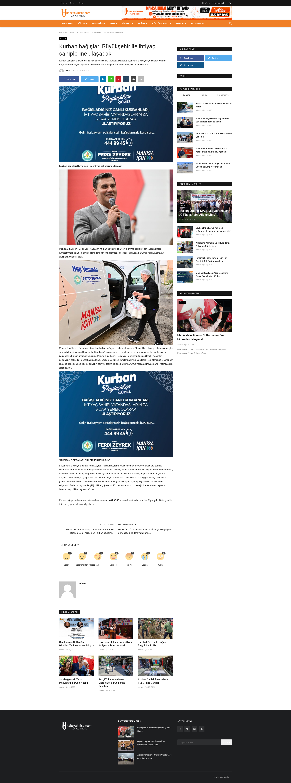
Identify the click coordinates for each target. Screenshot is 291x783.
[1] (230, 3)
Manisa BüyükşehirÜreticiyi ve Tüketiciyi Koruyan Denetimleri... (199, 337)
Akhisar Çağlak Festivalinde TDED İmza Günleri (153, 681)
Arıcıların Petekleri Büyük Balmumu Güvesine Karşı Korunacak (213, 165)
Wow (160, 565)
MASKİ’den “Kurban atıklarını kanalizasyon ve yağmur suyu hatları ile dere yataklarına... (145, 531)
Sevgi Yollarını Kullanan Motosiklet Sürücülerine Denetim (112, 683)
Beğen (66, 565)
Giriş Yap (206, 3)
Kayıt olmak (219, 3)
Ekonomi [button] (196, 23)
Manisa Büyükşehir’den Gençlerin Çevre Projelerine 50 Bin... (212, 274)
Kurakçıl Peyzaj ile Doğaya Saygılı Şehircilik (152, 644)
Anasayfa (67, 23)
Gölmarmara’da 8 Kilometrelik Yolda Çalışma (214, 135)
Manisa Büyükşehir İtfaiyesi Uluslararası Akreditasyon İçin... (154, 756)
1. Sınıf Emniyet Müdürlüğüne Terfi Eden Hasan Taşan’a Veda (212, 120)
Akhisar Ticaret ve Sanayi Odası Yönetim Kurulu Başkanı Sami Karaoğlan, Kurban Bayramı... (89, 531)
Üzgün (145, 565)
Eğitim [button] (82, 23)
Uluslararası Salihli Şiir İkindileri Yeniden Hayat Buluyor (76, 644)
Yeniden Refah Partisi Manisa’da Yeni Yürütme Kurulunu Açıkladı (211, 150)
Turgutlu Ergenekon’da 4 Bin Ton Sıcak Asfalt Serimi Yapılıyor (211, 259)
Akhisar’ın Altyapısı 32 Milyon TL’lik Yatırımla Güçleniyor (213, 244)
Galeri (81, 3)
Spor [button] (113, 23)
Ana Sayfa (63, 32)
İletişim (64, 3)
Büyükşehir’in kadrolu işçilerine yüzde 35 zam (154, 729)
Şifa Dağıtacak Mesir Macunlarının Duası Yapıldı (73, 681)
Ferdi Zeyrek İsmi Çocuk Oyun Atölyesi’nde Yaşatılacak (115, 644)
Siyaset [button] (126, 23)
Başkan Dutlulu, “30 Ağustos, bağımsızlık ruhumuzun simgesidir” (213, 229)
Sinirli (129, 565)
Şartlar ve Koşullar (221, 777)
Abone (226, 742)
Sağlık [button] (142, 23)
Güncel (72, 32)
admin (67, 70)
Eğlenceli (113, 565)
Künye (72, 3)
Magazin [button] (97, 23)
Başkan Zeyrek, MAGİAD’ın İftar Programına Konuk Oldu (151, 743)
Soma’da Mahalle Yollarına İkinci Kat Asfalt (214, 105)
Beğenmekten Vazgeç (83, 565)
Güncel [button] (180, 23)
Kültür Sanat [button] (160, 23)
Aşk (97, 565)
